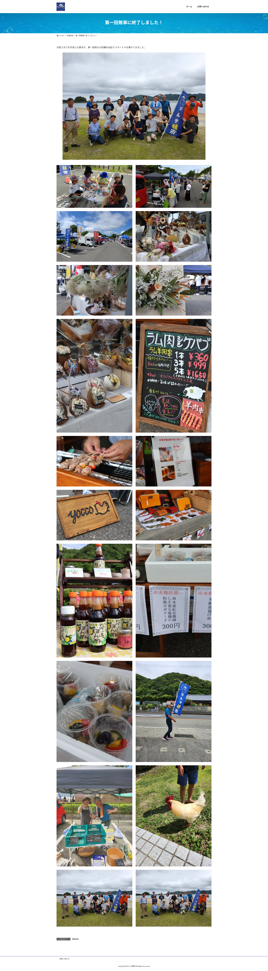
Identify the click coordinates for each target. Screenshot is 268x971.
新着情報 (75, 939)
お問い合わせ (64, 959)
